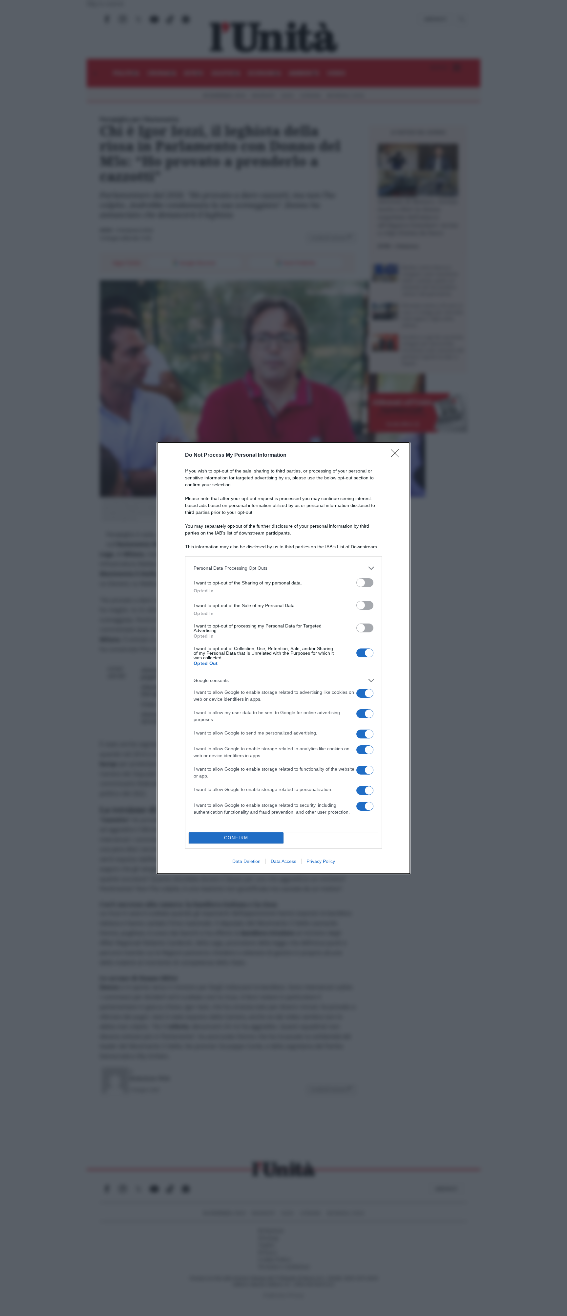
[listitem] (283, 568)
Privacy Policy (320, 861)
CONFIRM (236, 837)
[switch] (364, 582)
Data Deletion (246, 861)
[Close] (397, 455)
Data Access (283, 861)
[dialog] (283, 658)
